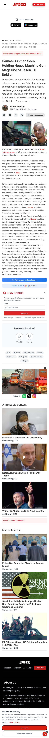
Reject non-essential (24, 734)
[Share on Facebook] (10, 115)
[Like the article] (19, 336)
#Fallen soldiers (36, 357)
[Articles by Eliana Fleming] (5, 108)
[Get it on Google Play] (31, 25)
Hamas (30, 207)
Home (5, 40)
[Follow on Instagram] (34, 396)
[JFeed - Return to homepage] (24, 662)
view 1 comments (36, 115)
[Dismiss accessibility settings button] (47, 732)
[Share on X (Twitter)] (4, 115)
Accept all (24, 728)
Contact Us (40, 668)
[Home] (19, 4)
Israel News (16, 40)
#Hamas (17, 353)
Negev (33, 219)
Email (6, 304)
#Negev (25, 361)
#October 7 (11, 357)
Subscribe (24, 313)
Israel (18, 172)
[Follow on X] (29, 396)
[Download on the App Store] (15, 25)
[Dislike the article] (29, 336)
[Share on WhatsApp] (16, 115)
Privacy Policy (14, 722)
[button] (45, 368)
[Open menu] (5, 4)
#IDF (8, 353)
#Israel (39, 353)
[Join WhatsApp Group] (24, 396)
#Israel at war (29, 353)
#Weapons (23, 357)
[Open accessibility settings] (45, 734)
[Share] (22, 115)
